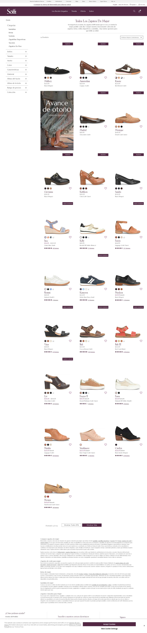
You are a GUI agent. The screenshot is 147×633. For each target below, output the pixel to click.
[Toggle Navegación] (69, 11)
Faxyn (117, 240)
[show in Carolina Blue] (83, 289)
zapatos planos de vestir (122, 563)
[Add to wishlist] (70, 77)
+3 (53, 237)
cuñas (58, 564)
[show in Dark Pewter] (83, 126)
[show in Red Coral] (116, 341)
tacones (112, 541)
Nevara (47, 500)
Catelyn (118, 448)
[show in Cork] (80, 188)
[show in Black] (45, 77)
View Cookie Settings (109, 628)
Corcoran (68, 1)
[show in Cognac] (80, 77)
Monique (119, 130)
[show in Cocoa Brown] (80, 341)
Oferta (82, 11)
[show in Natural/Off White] (116, 393)
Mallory (48, 81)
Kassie (118, 81)
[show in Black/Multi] (83, 237)
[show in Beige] (50, 341)
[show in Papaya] (48, 237)
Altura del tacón (13, 79)
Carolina (49, 1)
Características (13, 70)
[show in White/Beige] (86, 289)
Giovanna (48, 191)
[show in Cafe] (118, 289)
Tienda (74, 11)
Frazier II (84, 396)
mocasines (43, 564)
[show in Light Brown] (48, 393)
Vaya (46, 344)
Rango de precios (14, 88)
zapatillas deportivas (103, 541)
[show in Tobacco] (121, 188)
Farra (117, 396)
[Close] (144, 626)
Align (76, 1)
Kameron (84, 292)
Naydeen (119, 292)
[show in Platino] (86, 341)
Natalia (47, 448)
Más (112, 1)
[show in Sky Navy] (83, 77)
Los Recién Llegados (60, 11)
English (115, 4)
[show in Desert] (48, 77)
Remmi (47, 292)
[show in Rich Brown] (116, 77)
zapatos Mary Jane (71, 552)
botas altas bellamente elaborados (98, 574)
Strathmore (84, 448)
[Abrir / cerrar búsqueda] (134, 11)
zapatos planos (44, 542)
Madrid (83, 130)
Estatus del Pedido (11, 617)
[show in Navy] (50, 237)
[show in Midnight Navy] (121, 77)
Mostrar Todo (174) (72, 525)
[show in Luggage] (116, 237)
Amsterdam (85, 81)
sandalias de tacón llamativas (99, 585)
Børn (83, 1)
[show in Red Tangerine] (48, 496)
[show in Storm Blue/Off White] (86, 393)
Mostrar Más (94, 525)
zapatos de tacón (51, 564)
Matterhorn (58, 1)
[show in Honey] (118, 126)
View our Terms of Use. (16, 627)
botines (81, 574)
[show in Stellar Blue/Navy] (80, 289)
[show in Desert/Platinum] (80, 393)
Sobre (91, 11)
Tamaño (10, 56)
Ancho (9, 61)
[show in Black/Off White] (83, 393)
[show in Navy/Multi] (86, 237)
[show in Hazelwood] (45, 496)
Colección (11, 92)
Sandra (118, 191)
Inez (46, 240)
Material (10, 74)
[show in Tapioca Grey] (121, 237)
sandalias (95, 541)
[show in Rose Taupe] (80, 444)
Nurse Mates (92, 1)
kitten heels (61, 552)
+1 (124, 78)
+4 (53, 341)
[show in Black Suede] (116, 444)
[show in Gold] (118, 341)
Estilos (9, 52)
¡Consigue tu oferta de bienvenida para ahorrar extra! (52, 5)
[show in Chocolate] (80, 126)
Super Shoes (103, 1)
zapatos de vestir (126, 541)
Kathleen (83, 191)
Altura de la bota (14, 83)
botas (119, 541)
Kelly (82, 240)
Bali (81, 344)
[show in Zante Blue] (45, 237)
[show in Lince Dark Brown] (50, 77)
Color (9, 65)
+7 (88, 341)
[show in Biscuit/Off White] (80, 237)
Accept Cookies (109, 624)
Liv (45, 396)
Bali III (118, 344)
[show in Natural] (45, 289)
